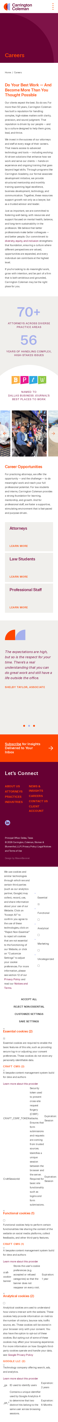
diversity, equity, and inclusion (22, 240)
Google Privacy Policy (20, 1354)
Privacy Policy (29, 846)
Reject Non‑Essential (29, 1006)
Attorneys (14, 791)
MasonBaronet (22, 858)
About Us (12, 786)
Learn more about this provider (20, 1083)
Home (8, 72)
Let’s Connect (21, 773)
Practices (13, 796)
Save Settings (29, 1021)
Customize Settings (29, 1014)
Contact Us (38, 801)
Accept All (29, 999)
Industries (14, 802)
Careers (18, 72)
